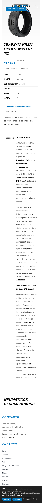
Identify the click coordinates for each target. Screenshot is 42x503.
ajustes (19, 495)
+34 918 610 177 (8, 437)
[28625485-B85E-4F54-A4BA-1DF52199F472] (21, 22)
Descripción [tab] (9, 138)
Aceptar (6, 499)
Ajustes (28, 499)
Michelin (29, 160)
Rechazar (17, 499)
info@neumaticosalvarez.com (14, 434)
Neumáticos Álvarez (25, 143)
